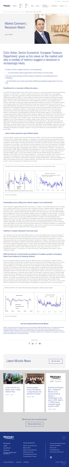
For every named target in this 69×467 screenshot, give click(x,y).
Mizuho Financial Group (30, 445)
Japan (5, 445)
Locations (18, 462)
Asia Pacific (7, 448)
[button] (15, 6)
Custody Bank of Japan (30, 456)
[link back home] (8, 437)
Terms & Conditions (55, 445)
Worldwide (6, 443)
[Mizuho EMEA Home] (7, 6)
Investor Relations (8, 462)
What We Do (26, 6)
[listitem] (22, 11)
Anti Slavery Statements (57, 452)
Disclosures (53, 447)
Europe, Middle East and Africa (9, 453)
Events (37, 6)
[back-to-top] (64, 463)
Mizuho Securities (28, 452)
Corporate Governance (45, 6)
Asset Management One (30, 454)
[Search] (66, 6)
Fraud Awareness (55, 449)
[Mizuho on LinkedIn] (51, 457)
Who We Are (20, 6)
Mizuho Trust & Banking (30, 450)
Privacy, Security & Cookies (57, 443)
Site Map (26, 462)
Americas (6, 450)
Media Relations (66, 1)
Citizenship (54, 6)
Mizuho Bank (27, 447)
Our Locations (57, 1)
